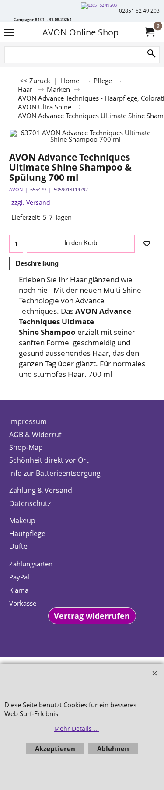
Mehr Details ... (76, 728)
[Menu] (9, 33)
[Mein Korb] (149, 32)
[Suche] (151, 54)
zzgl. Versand (30, 202)
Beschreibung (37, 263)
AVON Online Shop (80, 32)
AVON (16, 189)
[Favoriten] (146, 243)
